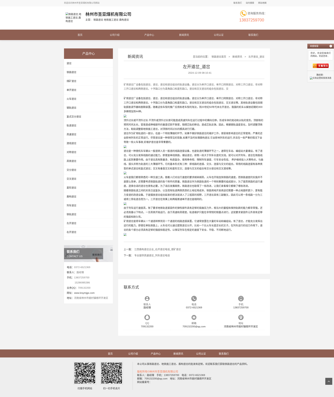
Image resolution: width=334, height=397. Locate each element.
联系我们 (237, 3)
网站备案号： (144, 382)
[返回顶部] (328, 381)
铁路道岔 (71, 72)
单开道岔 (71, 89)
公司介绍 (115, 34)
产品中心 (149, 34)
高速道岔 (71, 134)
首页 (80, 34)
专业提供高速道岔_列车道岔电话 (152, 255)
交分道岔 (71, 169)
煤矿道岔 (71, 81)
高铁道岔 (71, 161)
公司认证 (219, 34)
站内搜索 (250, 3)
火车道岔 (71, 98)
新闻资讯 (184, 34)
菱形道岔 (71, 187)
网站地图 (262, 3)
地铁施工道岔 (150, 129)
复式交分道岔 (74, 116)
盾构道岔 (71, 196)
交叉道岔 (71, 178)
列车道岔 (71, 205)
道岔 (69, 63)
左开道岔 (71, 223)
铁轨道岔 (71, 214)
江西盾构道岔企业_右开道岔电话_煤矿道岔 (157, 249)
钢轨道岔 (71, 107)
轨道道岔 (71, 125)
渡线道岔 (71, 143)
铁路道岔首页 (219, 56)
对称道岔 (71, 152)
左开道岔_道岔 (256, 56)
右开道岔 (71, 232)
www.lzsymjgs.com (84, 292)
